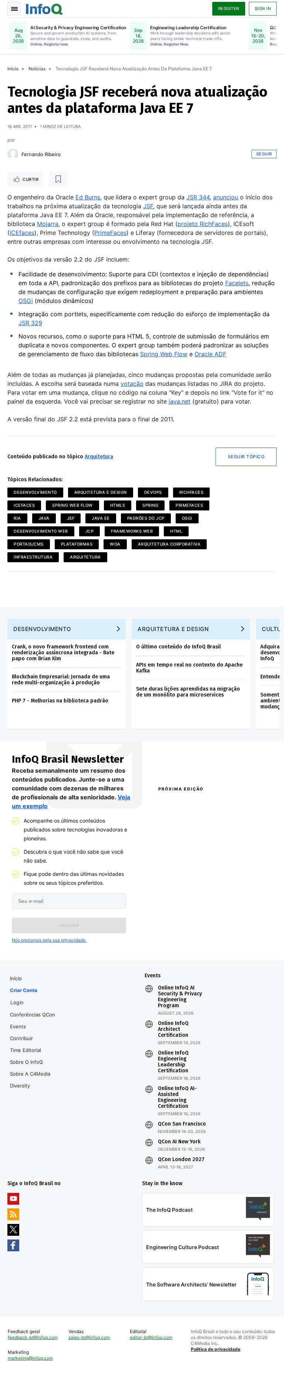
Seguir (264, 153)
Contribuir (21, 1038)
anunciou (225, 197)
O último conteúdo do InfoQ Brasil (178, 647)
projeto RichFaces (203, 223)
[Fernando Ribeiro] (12, 154)
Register (228, 8)
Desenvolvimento (35, 492)
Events (18, 1026)
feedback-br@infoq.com (33, 1337)
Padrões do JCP (146, 518)
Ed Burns (87, 197)
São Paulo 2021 (231, 919)
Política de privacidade (215, 1349)
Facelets (236, 283)
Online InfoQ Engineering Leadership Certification (173, 1062)
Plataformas (77, 544)
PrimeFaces (110, 232)
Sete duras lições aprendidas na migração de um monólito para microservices (188, 692)
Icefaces (24, 505)
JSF (148, 206)
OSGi (25, 300)
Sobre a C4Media (30, 1074)
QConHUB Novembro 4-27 (182, 923)
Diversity (20, 1086)
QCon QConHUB (200, 805)
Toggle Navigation (14, 8)
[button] (69, 925)
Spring (150, 505)
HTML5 (117, 505)
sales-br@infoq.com (89, 1337)
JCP (89, 531)
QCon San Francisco (182, 1124)
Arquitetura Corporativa (169, 544)
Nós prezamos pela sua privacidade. (49, 940)
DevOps (153, 492)
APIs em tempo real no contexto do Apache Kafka (189, 668)
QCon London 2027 (181, 1160)
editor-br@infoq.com (151, 1337)
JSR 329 (30, 323)
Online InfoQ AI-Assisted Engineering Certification (177, 1097)
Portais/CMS (29, 544)
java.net (179, 401)
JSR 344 (198, 197)
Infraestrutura (33, 557)
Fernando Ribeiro (41, 154)
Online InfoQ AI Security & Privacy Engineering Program (180, 997)
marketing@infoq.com (30, 1358)
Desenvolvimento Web (41, 531)
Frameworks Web (132, 531)
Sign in (263, 8)
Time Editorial (25, 1050)
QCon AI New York (179, 1142)
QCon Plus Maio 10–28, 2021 (181, 940)
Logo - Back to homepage (44, 8)
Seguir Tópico (246, 456)
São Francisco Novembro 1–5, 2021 (236, 940)
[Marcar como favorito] (58, 179)
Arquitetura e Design (100, 492)
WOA (115, 544)
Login (17, 1002)
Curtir (30, 179)
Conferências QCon (32, 1015)
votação (132, 383)
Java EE (101, 518)
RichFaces (191, 492)
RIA (17, 518)
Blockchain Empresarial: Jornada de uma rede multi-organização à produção (61, 680)
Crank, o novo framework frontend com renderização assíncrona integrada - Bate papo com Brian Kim (63, 653)
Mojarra (47, 223)
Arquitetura (99, 456)
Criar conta (23, 990)
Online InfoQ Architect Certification (173, 1029)
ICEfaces (22, 232)
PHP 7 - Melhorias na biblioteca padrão (60, 701)
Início (12, 68)
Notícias (36, 68)
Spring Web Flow (163, 354)
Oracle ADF (210, 354)
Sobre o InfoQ (26, 1062)
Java (44, 518)
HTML (176, 531)
